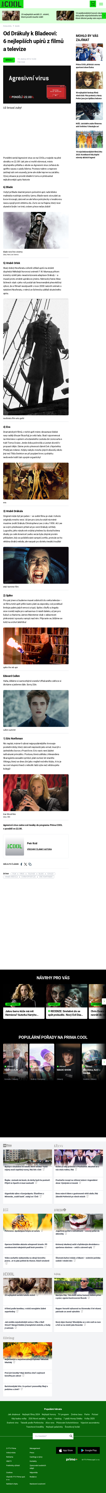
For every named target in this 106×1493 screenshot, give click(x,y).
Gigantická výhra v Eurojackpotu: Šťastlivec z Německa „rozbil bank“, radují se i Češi (24, 1195)
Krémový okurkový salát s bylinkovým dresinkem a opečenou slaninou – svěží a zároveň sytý (77, 1245)
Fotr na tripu (37, 1069)
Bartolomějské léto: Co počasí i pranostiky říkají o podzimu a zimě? (26, 1387)
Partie (87, 1414)
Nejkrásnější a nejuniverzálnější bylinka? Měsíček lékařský (26, 1360)
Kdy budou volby (19, 1418)
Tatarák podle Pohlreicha (32, 1422)
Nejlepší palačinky (54, 1427)
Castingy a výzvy (36, 1457)
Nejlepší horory (49, 1414)
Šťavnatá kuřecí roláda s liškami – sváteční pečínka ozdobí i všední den (78, 1259)
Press (32, 1453)
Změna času (76, 1414)
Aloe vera (50, 1422)
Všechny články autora (39, 849)
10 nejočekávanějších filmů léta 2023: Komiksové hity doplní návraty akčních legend (89, 155)
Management (35, 1448)
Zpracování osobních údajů (38, 1466)
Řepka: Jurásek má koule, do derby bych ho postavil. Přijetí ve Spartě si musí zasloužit (27, 1181)
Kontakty (33, 1461)
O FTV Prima (11, 1448)
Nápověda (34, 1472)
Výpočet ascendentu (90, 1422)
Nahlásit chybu (12, 1484)
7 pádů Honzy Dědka (72, 1418)
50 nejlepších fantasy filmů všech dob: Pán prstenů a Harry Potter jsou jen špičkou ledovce (89, 96)
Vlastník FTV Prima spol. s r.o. (15, 1478)
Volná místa (10, 1453)
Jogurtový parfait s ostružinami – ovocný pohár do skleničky (78, 1232)
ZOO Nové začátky (37, 1418)
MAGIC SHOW (64, 1069)
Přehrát (10, 1066)
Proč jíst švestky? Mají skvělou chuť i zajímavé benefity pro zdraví (25, 1374)
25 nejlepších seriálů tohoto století (20, 1295)
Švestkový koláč (72, 1427)
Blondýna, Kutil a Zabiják (91, 1071)
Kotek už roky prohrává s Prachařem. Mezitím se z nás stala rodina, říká (77, 1168)
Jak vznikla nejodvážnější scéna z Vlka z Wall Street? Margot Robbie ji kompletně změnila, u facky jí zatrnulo (27, 1325)
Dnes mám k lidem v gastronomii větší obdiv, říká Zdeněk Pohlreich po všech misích (77, 1195)
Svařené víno (12, 1422)
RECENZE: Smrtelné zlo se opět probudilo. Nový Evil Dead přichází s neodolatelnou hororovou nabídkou (65, 1013)
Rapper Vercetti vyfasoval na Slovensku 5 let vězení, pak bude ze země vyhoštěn (78, 1310)
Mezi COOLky (11, 1069)
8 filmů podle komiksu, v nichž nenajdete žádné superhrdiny (25, 1310)
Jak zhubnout (14, 1414)
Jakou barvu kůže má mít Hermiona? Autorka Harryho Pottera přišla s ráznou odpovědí (21, 1013)
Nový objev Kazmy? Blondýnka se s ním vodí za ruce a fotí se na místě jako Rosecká (78, 1323)
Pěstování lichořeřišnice (67, 1422)
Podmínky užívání (13, 1465)
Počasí (95, 1414)
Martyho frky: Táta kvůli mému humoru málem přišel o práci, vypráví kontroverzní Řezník (78, 1296)
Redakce (33, 1477)
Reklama (9, 1457)
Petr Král (21, 62)
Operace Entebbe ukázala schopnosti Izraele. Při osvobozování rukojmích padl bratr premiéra (26, 1245)
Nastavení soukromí (37, 1484)
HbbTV (9, 1461)
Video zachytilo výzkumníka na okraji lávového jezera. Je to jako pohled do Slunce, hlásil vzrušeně (27, 1259)
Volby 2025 (89, 1418)
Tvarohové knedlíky (35, 1427)
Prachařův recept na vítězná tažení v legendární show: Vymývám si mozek (76, 1181)
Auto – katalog (54, 1418)
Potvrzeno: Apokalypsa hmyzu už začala (22, 1231)
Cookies (9, 1472)
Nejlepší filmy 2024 (31, 1414)
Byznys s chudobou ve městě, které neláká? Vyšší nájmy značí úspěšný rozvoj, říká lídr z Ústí (26, 1168)
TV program (63, 1414)
